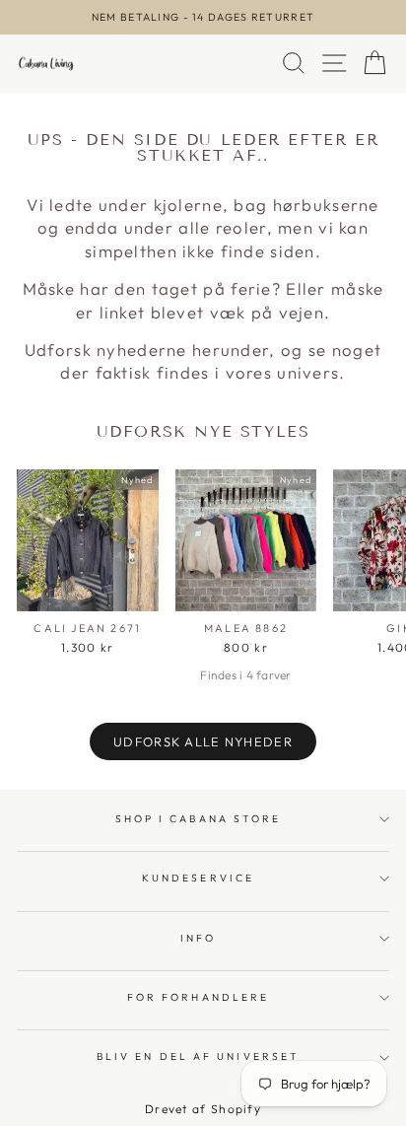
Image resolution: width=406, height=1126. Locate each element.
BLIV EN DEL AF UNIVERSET (198, 1056)
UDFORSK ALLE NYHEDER (203, 741)
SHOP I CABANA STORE (198, 818)
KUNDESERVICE (198, 878)
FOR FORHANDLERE (198, 997)
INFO (198, 938)
